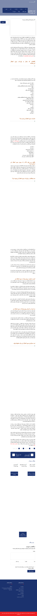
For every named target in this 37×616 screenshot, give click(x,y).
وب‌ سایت (17, 561)
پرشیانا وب (18, 614)
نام (34, 561)
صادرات (14, 448)
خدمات (21, 448)
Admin (32, 448)
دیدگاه (34, 551)
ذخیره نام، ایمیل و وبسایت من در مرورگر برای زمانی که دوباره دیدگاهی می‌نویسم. (24, 568)
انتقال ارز (17, 448)
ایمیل (26, 561)
